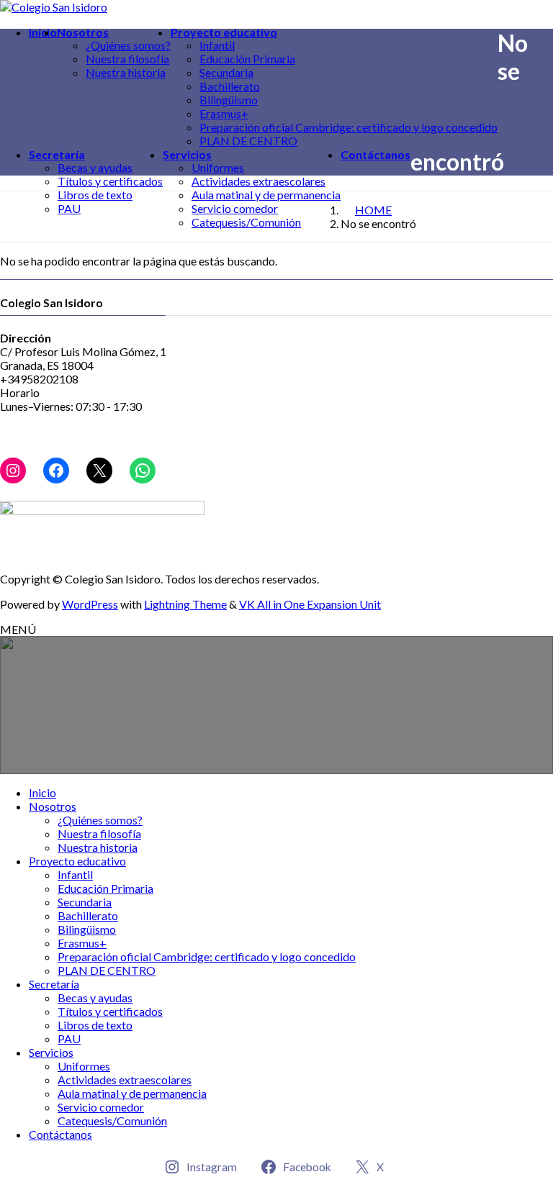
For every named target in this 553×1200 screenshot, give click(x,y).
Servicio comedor (235, 208)
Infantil (217, 45)
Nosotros (52, 806)
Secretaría (54, 984)
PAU (69, 208)
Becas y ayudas (95, 167)
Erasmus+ (223, 113)
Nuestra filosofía (127, 58)
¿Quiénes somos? (128, 45)
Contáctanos (60, 1134)
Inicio (42, 792)
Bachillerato (229, 86)
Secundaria (226, 72)
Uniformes (218, 167)
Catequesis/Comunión (246, 222)
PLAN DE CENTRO (248, 140)
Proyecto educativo (77, 861)
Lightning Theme (185, 604)
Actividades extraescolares (258, 181)
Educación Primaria (247, 58)
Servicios (51, 1052)
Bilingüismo (228, 99)
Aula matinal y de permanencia (266, 194)
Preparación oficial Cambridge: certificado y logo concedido (348, 127)
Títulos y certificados (110, 181)
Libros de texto (95, 194)
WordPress (90, 604)
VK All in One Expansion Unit (310, 604)
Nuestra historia (126, 72)
